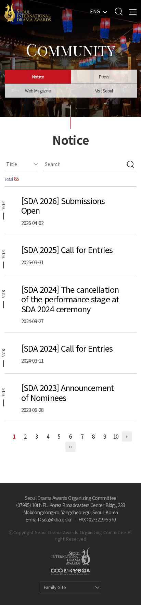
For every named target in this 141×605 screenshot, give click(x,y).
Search (119, 11)
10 (115, 436)
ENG (95, 11)
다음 (127, 436)
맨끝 (70, 447)
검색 (131, 164)
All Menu (133, 11)
